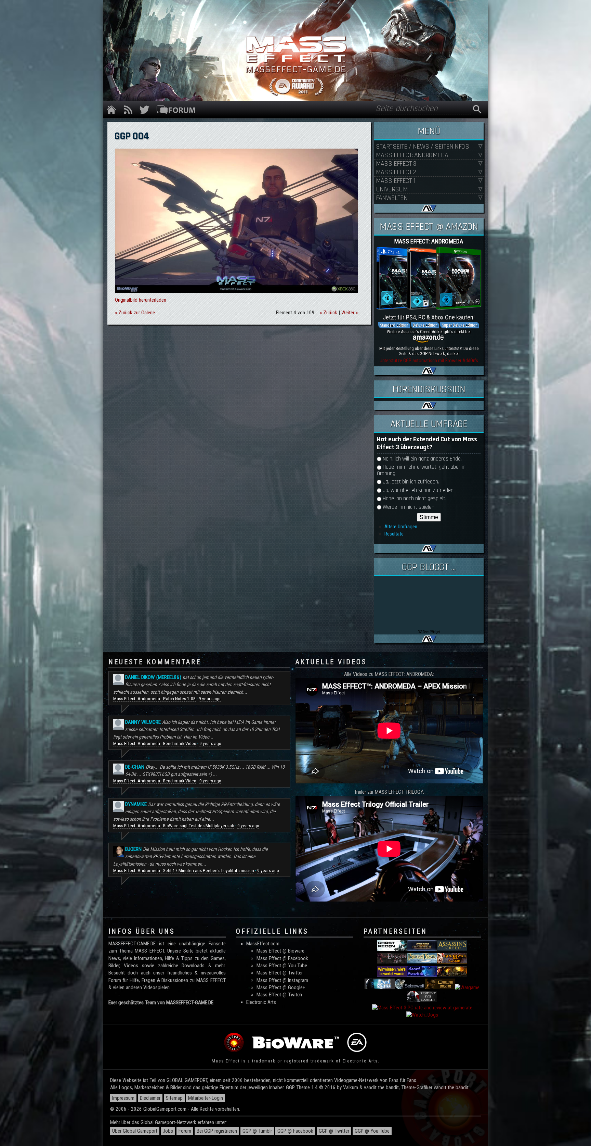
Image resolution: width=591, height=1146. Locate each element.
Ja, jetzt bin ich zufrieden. (411, 482)
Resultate (394, 534)
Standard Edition (394, 325)
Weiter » (349, 313)
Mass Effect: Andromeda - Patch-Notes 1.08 (154, 698)
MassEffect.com (262, 944)
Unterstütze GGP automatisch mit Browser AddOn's (429, 360)
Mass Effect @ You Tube (282, 965)
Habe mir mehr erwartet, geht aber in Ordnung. (421, 470)
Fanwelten (392, 198)
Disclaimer (150, 1098)
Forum (185, 1131)
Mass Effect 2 (396, 172)
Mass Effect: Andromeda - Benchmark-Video (154, 743)
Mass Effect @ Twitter (280, 973)
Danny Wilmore (143, 722)
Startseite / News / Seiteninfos (422, 146)
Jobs (168, 1131)
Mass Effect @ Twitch (279, 995)
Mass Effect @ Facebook (282, 958)
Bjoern (133, 849)
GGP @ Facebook (295, 1131)
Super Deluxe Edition (459, 325)
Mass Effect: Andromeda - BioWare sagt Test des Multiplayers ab (173, 825)
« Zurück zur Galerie (135, 313)
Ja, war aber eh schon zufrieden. (419, 490)
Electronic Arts (261, 1002)
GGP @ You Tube (372, 1131)
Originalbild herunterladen (140, 300)
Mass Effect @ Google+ (281, 987)
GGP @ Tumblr (257, 1131)
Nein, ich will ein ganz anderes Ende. (422, 459)
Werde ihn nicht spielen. (409, 507)
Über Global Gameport (134, 1131)
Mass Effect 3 (396, 164)
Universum (392, 189)
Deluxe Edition (425, 325)
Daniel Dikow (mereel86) (153, 677)
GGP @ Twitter (334, 1131)
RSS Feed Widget (429, 632)
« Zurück (328, 313)
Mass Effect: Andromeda (412, 155)
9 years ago (210, 698)
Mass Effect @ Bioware (280, 951)
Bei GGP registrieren (217, 1131)
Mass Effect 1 (396, 181)
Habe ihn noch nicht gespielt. (414, 498)
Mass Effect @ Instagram (282, 980)
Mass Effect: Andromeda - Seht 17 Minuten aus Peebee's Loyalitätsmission (183, 870)
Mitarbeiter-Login (205, 1098)
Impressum (123, 1098)
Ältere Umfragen (400, 527)
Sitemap (174, 1098)
